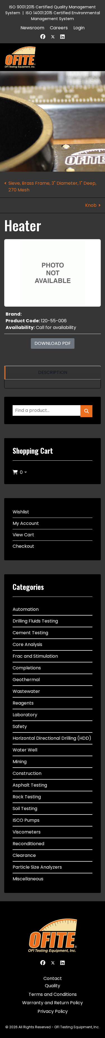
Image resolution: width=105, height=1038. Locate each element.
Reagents (23, 703)
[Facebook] (42, 36)
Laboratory (25, 715)
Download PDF (52, 343)
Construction (27, 773)
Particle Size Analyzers (37, 867)
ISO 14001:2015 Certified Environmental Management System (63, 15)
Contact (52, 978)
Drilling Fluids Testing (35, 621)
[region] (52, 372)
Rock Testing (27, 797)
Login (79, 28)
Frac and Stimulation (35, 656)
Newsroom (32, 28)
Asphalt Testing (30, 785)
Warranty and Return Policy (52, 1002)
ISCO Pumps (26, 820)
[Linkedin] (62, 36)
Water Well (25, 750)
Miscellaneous (28, 879)
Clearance (24, 855)
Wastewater (26, 691)
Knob (91, 205)
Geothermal (26, 679)
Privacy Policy (53, 1011)
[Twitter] (53, 36)
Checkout (23, 546)
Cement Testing (30, 632)
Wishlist (21, 512)
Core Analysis (27, 644)
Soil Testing (25, 808)
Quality (52, 985)
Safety (20, 726)
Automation (26, 609)
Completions (27, 668)
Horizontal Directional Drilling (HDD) (52, 738)
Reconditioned (28, 843)
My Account (26, 523)
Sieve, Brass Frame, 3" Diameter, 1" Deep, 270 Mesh (52, 186)
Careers (59, 28)
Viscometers (27, 832)
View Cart (23, 535)
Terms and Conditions (53, 994)
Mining (20, 761)
